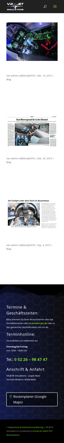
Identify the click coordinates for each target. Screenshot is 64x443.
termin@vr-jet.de (37, 323)
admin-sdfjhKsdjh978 (23, 75)
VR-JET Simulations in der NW (26, 154)
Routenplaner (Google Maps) (29, 399)
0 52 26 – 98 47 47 (30, 359)
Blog (8, 79)
